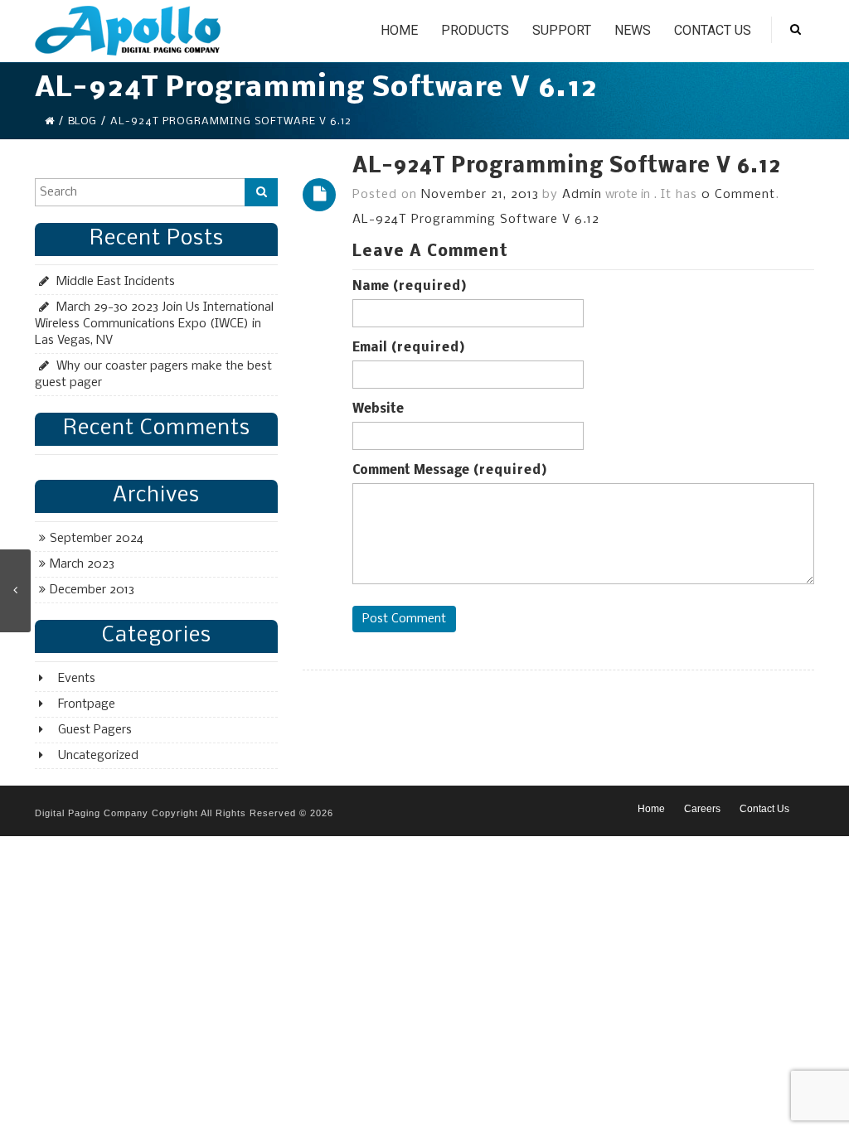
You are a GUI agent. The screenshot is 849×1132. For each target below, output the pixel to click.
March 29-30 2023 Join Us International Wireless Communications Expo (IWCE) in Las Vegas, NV (154, 324)
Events (76, 678)
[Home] (49, 121)
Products (475, 30)
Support (561, 30)
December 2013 (92, 590)
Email (408, 348)
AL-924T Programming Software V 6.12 (566, 167)
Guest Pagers (95, 730)
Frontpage (86, 704)
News (632, 30)
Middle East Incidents (115, 281)
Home (399, 30)
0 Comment (738, 194)
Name (409, 286)
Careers (702, 809)
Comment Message (449, 470)
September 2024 (96, 538)
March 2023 (82, 564)
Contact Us (712, 30)
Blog (82, 121)
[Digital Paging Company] (128, 30)
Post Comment (404, 619)
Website (378, 409)
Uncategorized (98, 755)
